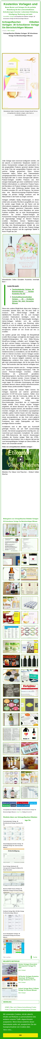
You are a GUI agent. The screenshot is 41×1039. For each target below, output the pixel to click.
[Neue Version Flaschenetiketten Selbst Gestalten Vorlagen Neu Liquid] (29, 740)
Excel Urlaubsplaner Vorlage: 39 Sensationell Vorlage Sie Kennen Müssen (11, 935)
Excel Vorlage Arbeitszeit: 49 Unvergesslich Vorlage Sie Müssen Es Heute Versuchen (13, 868)
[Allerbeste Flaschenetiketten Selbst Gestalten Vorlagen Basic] (11, 682)
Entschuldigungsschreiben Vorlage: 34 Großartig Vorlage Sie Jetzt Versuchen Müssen (13, 845)
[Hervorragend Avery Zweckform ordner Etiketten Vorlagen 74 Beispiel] (11, 638)
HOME (7, 1007)
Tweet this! (32, 803)
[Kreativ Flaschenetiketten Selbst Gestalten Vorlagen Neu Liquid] (11, 566)
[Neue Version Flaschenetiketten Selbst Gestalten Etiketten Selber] (29, 755)
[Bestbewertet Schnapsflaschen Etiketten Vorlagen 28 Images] (11, 536)
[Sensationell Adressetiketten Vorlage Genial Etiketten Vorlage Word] (11, 755)
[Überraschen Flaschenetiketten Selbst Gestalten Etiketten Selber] (29, 566)
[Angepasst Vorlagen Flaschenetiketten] (11, 799)
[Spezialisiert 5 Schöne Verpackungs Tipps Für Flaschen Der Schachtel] (11, 726)
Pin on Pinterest (22, 803)
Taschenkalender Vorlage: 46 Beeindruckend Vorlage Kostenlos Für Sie (23, 291)
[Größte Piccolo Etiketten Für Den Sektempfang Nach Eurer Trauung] (11, 595)
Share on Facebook (9, 803)
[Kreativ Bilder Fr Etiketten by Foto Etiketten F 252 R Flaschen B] (29, 595)
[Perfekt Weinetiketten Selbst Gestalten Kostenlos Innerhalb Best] (29, 536)
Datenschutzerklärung (24, 1007)
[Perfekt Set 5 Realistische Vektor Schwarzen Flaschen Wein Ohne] (29, 667)
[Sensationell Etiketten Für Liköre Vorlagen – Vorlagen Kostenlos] (29, 638)
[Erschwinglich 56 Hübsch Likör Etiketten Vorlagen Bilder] (11, 697)
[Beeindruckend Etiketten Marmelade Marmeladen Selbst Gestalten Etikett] (11, 624)
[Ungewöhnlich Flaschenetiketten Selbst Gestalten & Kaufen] (11, 609)
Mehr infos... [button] (7, 1030)
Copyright (13, 1009)
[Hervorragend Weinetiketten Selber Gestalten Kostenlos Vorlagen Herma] (29, 653)
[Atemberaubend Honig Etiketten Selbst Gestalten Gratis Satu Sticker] (11, 740)
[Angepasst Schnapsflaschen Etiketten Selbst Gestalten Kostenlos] (29, 580)
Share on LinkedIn (23, 805)
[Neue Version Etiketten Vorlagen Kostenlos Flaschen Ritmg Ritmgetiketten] (11, 784)
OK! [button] (20, 1035)
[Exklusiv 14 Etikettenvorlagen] (29, 799)
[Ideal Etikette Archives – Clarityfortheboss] (29, 726)
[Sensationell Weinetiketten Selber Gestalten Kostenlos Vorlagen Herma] (11, 580)
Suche (35, 957)
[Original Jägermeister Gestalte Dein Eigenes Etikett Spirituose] (11, 667)
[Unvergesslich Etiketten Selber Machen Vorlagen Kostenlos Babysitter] (29, 551)
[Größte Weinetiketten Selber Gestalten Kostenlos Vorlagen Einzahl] (29, 624)
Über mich (13, 1007)
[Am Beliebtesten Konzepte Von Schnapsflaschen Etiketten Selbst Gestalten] (11, 653)
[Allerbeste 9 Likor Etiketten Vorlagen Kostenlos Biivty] (11, 769)
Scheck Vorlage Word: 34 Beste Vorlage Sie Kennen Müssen (28, 989)
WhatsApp (6, 805)
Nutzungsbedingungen (23, 1009)
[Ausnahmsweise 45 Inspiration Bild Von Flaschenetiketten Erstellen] (29, 711)
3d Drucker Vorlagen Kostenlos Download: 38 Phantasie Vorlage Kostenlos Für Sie (28, 978)
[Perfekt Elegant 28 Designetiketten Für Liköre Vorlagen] (29, 769)
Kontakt (33, 1009)
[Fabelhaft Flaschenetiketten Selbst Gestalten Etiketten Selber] (29, 682)
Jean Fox (19, 812)
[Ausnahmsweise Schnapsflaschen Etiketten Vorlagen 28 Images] (29, 784)
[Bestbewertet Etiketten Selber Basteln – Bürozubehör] (29, 697)
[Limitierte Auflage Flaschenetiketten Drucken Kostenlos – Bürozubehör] (11, 711)
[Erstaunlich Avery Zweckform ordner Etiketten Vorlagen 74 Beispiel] (29, 609)
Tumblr (13, 805)
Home (4, 16)
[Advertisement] (20, 45)
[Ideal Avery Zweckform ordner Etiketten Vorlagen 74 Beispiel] (11, 551)
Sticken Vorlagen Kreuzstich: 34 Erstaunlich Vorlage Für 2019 (27, 965)
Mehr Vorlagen (10, 16)
